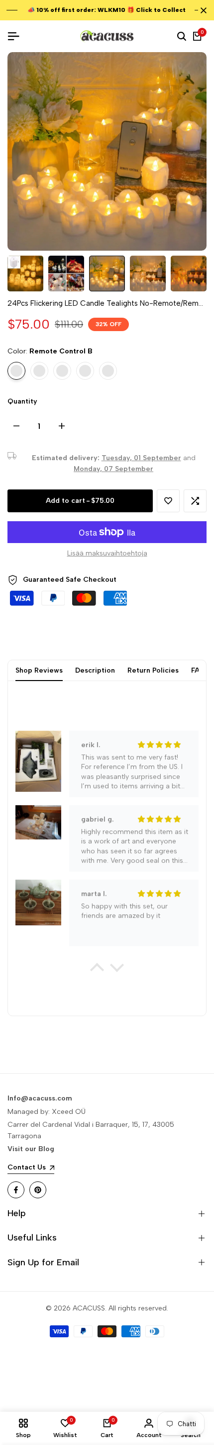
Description (95, 670)
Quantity (22, 401)
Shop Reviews (39, 670)
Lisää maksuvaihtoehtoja (107, 553)
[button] (168, 500)
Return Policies (153, 670)
